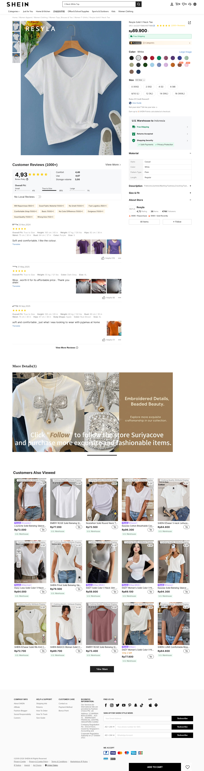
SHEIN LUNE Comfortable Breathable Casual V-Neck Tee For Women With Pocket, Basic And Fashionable (174, 647)
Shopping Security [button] (145, 140)
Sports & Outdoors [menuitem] (100, 11)
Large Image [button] (185, 52)
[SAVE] (188, 767)
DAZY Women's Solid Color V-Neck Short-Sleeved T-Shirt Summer (138, 588)
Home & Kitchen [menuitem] (43, 11)
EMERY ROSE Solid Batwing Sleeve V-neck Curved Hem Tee (102, 647)
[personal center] (172, 4)
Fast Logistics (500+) (97, 206)
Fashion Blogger (20, 711)
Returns (39, 707)
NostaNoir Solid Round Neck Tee (102, 523)
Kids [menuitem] (113, 11)
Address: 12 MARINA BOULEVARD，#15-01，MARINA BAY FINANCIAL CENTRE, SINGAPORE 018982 (90, 718)
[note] (21, 534)
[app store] (150, 707)
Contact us (63, 704)
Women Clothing (40, 17)
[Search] (139, 4)
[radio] (131, 58)
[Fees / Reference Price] (148, 31)
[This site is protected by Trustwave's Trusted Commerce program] (105, 759)
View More (102, 669)
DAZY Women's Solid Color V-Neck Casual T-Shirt (138, 650)
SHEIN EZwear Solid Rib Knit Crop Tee (30, 647)
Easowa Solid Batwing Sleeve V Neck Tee (174, 588)
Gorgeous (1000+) (95, 211)
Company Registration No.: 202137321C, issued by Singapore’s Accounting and (90, 728)
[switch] (38, 196)
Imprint (27, 765)
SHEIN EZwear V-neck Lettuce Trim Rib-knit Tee (174, 523)
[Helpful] (103, 258)
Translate (16, 244)
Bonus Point (64, 711)
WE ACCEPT (108, 748)
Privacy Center (20, 762)
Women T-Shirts (81, 17)
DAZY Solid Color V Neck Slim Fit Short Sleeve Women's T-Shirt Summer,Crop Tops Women (102, 588)
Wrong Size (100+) (45, 217)
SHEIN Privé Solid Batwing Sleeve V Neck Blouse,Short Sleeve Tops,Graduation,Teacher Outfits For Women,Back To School (66, 585)
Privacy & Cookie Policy (38, 762)
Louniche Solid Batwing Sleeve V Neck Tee (30, 526)
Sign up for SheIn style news (118, 713)
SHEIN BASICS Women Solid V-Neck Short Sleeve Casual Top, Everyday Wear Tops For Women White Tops (66, 647)
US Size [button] (138, 80)
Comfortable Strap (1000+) (25, 211)
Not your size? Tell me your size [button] (142, 107)
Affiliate (17, 707)
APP (150, 699)
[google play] (156, 707)
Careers (17, 718)
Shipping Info (41, 704)
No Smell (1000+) (76, 206)
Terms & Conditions (59, 762)
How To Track (41, 714)
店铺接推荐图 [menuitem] (59, 11)
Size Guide (40, 718)
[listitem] (30, 507)
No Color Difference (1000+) (71, 211)
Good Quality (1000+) (23, 217)
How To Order (41, 711)
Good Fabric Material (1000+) (51, 206)
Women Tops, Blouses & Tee (61, 17)
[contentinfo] (148, 753)
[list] (124, 705)
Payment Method (65, 707)
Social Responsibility (22, 714)
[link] (177, 4)
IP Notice (17, 765)
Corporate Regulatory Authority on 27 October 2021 (90, 736)
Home (14, 17)
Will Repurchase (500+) (24, 206)
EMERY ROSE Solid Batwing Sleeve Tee (66, 523)
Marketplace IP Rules (79, 762)
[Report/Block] (119, 258)
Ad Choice (37, 765)
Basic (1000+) (48, 211)
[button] (190, 4)
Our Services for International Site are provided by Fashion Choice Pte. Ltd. (89, 708)
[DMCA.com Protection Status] (112, 759)
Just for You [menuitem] (28, 11)
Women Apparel (25, 17)
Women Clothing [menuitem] (125, 11)
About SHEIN (19, 704)
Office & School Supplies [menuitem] (78, 11)
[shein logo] (17, 4)
